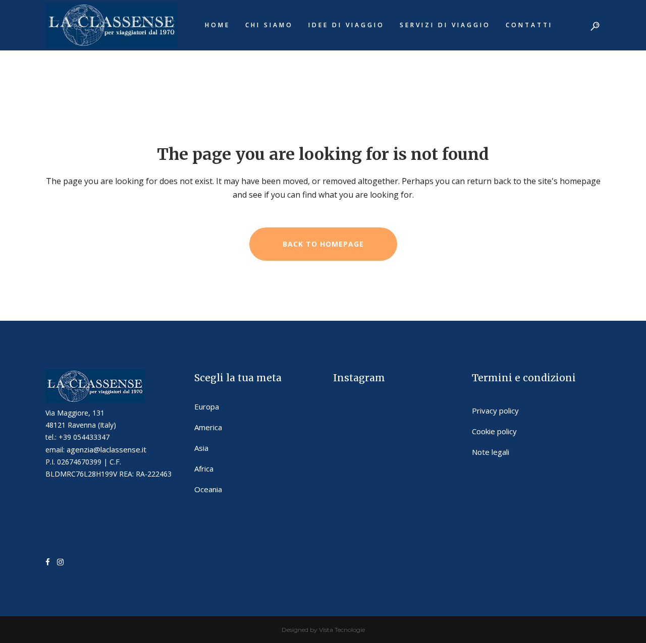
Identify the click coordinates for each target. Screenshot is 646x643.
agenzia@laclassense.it (106, 449)
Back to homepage (323, 244)
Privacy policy (495, 410)
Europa (206, 406)
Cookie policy (494, 431)
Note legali (490, 452)
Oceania (208, 489)
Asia (201, 448)
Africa (203, 468)
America (208, 427)
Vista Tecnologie (342, 629)
